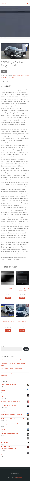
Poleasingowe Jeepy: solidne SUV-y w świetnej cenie (12, 371)
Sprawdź (4, 71)
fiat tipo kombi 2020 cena (18, 75)
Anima (14, 477)
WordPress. (19, 477)
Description (6, 81)
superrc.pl (3, 3)
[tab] (6, 81)
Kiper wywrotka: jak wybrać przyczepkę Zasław (11, 368)
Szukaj (2, 346)
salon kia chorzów (10, 77)
